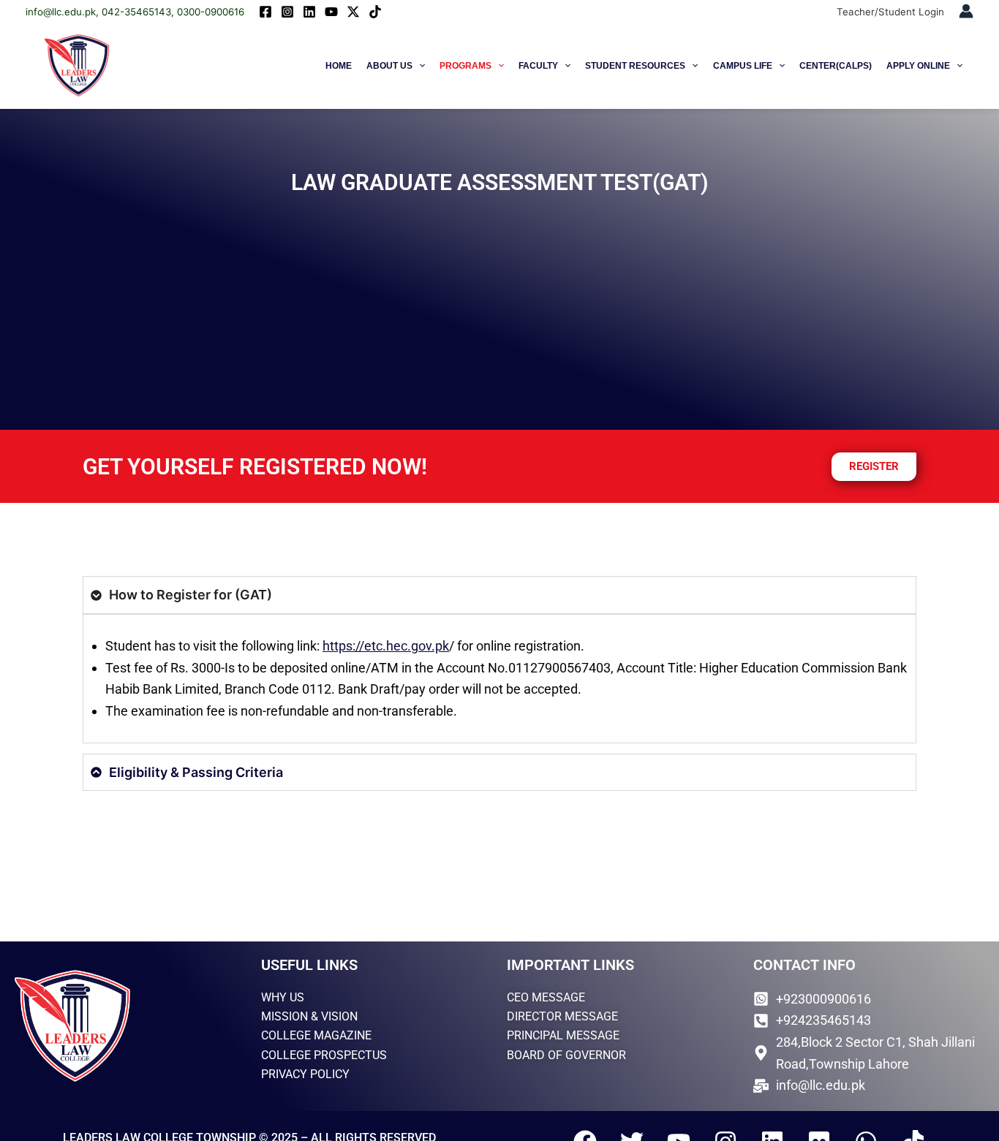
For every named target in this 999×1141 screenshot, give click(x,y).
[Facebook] (265, 11)
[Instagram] (287, 11)
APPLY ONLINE (918, 66)
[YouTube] (331, 11)
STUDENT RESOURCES (635, 66)
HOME (338, 66)
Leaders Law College (194, 66)
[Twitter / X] (353, 11)
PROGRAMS (465, 66)
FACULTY (538, 66)
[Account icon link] (966, 11)
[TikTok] (375, 11)
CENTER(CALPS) (835, 66)
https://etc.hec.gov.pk (386, 645)
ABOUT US (389, 66)
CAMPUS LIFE (742, 66)
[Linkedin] (309, 11)
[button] (418, 66)
